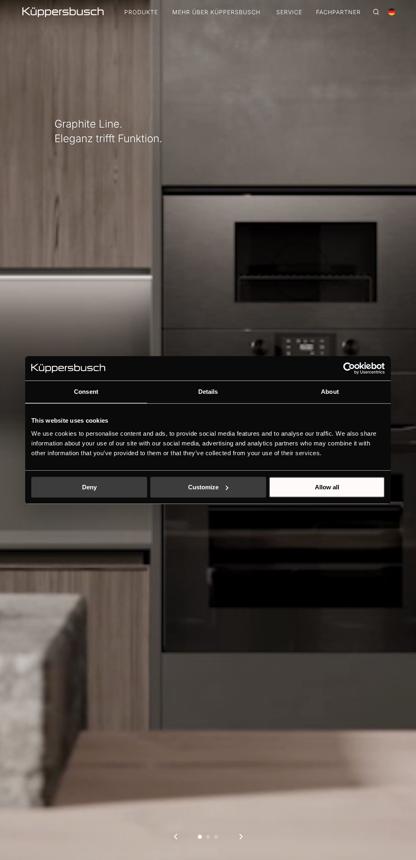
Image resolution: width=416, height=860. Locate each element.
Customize (203, 487)
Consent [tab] (86, 391)
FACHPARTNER (338, 12)
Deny (89, 487)
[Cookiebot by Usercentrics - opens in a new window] (349, 368)
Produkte (141, 12)
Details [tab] (208, 391)
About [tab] (330, 391)
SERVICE (289, 12)
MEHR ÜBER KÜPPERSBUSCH (216, 12)
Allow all (327, 487)
